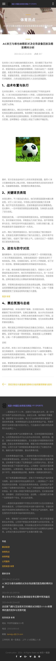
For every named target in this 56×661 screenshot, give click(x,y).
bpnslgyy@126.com (15, 634)
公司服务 (6, 561)
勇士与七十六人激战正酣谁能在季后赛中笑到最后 (26, 596)
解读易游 (6, 547)
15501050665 (13, 628)
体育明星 (6, 556)
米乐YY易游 (45, 652)
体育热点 (6, 552)
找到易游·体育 (8, 566)
